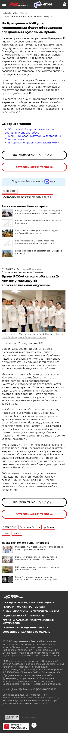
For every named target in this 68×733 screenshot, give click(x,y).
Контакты (37, 615)
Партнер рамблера (29, 718)
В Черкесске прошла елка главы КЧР (32, 142)
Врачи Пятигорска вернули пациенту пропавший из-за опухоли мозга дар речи (36, 578)
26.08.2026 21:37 (10, 269)
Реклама (8, 606)
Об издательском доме (19, 602)
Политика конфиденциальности (26, 627)
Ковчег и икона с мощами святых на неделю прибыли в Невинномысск (37, 231)
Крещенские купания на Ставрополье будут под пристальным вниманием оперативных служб (39, 211)
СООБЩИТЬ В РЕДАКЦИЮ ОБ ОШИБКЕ (26, 631)
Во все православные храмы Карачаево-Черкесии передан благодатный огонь (35, 242)
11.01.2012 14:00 (9, 12)
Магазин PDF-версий (31, 606)
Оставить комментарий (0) (34, 167)
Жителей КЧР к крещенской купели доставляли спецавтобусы (30, 131)
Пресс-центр (45, 602)
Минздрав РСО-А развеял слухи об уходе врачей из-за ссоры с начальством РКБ (39, 548)
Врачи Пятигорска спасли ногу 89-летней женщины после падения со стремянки (36, 558)
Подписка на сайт (15, 615)
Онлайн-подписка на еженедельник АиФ (31, 611)
